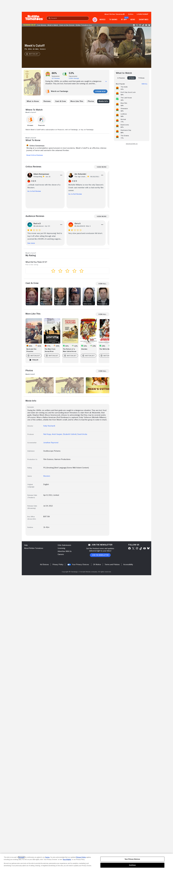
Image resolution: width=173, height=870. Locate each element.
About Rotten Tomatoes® (115, 14)
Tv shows (113, 20)
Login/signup (142, 14)
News (133, 20)
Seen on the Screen (66, 25)
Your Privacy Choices (80, 564)
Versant (21, 857)
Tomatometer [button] (56, 76)
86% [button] (54, 73)
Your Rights (67, 859)
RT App (124, 20)
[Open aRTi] (94, 19)
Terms (47, 857)
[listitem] (131, 87)
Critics (130, 14)
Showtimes (143, 20)
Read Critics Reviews (34, 155)
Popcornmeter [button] (73, 76)
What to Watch (52, 25)
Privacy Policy (81, 857)
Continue (132, 865)
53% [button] (71, 73)
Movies (102, 20)
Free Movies (41, 25)
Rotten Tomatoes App (84, 25)
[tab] (121, 78)
